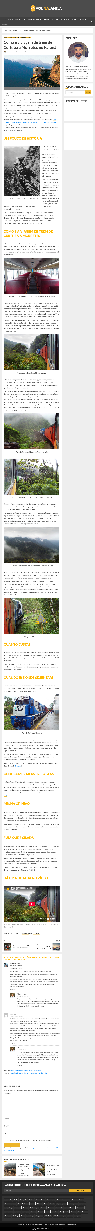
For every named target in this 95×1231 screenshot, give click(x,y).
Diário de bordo (71, 1225)
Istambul (18, 1208)
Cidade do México (63, 1200)
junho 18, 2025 (52, 1174)
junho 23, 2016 (20, 51)
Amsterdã (8, 1200)
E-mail (6, 1126)
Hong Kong (8, 1208)
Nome (6, 1119)
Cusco (33, 1204)
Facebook (25, 933)
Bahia (15, 1200)
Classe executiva (10, 1204)
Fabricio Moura (10, 51)
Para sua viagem (33, 19)
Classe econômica (77, 1200)
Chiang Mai (50, 1200)
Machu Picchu (69, 1208)
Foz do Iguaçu (72, 1204)
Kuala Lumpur (34, 1208)
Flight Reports (61, 1204)
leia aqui (18, 766)
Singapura (39, 1216)
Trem (29, 37)
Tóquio (70, 1216)
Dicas (39, 1204)
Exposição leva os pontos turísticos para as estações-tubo (28, 1073)
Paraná (40, 1212)
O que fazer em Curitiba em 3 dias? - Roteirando (25, 1070)
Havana (82, 1204)
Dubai (52, 1204)
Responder (13, 989)
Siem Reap (30, 1216)
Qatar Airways (82, 1212)
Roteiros (7, 1216)
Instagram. (36, 933)
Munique (25, 1212)
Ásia (73, 19)
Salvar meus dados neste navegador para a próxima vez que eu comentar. (28, 1140)
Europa (81, 19)
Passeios (54, 1212)
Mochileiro (8, 1212)
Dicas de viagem (12, 37)
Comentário (8, 1093)
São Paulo (48, 1216)
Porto (73, 1212)
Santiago (16, 1216)
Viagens (77, 1216)
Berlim (31, 1200)
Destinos (21, 1225)
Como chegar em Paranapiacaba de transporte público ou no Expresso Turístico (24, 1169)
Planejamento (64, 1212)
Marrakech (80, 1208)
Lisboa (43, 1208)
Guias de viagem (49, 1225)
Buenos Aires (40, 1200)
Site (5, 1133)
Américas (64, 19)
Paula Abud (13, 1014)
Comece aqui (6, 19)
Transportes (23, 37)
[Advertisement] (36, 1079)
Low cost (59, 1208)
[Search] (92, 22)
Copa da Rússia (23, 1204)
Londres (50, 1208)
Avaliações (19, 19)
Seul (22, 1216)
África (54, 19)
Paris (47, 1212)
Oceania (5, 24)
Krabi (25, 1208)
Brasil (46, 19)
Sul (18, 37)
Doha (45, 1204)
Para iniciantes (60, 1225)
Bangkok (23, 1200)
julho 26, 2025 (22, 1175)
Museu (33, 1212)
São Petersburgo (59, 1216)
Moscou (17, 1212)
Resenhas (28, 1225)
